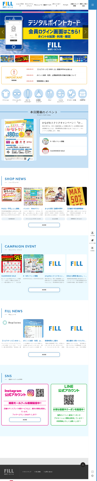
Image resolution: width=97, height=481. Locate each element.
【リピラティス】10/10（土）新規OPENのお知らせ (54, 69)
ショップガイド (20, 5)
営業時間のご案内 (43, 81)
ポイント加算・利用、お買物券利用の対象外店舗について (56, 75)
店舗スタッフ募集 (75, 5)
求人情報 (38, 471)
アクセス (65, 5)
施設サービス (47, 5)
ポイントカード (56, 5)
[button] (3, 32)
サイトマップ (27, 471)
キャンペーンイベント (29, 5)
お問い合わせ (48, 471)
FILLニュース (38, 5)
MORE (44, 225)
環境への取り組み (84, 5)
